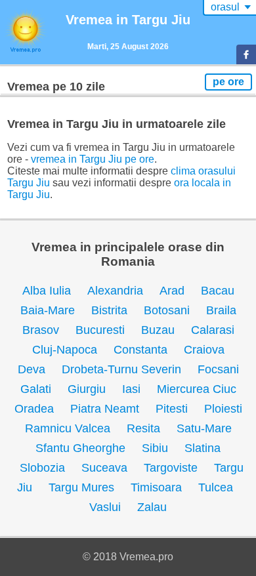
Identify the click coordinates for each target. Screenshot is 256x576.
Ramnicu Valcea (67, 428)
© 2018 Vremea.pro (128, 556)
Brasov (40, 330)
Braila (221, 310)
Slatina (202, 448)
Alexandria (115, 290)
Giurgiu (87, 389)
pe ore (228, 81)
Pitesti (172, 408)
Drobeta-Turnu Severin (121, 369)
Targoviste (171, 467)
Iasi (131, 389)
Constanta (140, 349)
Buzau (158, 330)
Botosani (167, 310)
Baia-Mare (47, 310)
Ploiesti (223, 408)
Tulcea (215, 487)
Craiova (204, 349)
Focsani (218, 369)
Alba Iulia (46, 290)
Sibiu (155, 448)
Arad (172, 290)
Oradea (34, 408)
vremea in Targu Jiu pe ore (92, 159)
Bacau (217, 290)
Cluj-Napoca (64, 349)
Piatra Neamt (104, 408)
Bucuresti (100, 330)
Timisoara (156, 487)
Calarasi (212, 330)
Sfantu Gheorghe (80, 448)
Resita (143, 428)
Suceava (104, 467)
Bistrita (109, 310)
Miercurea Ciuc (196, 389)
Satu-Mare (204, 428)
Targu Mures (81, 487)
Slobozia (42, 467)
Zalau (152, 507)
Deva (31, 369)
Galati (35, 389)
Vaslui (105, 507)
